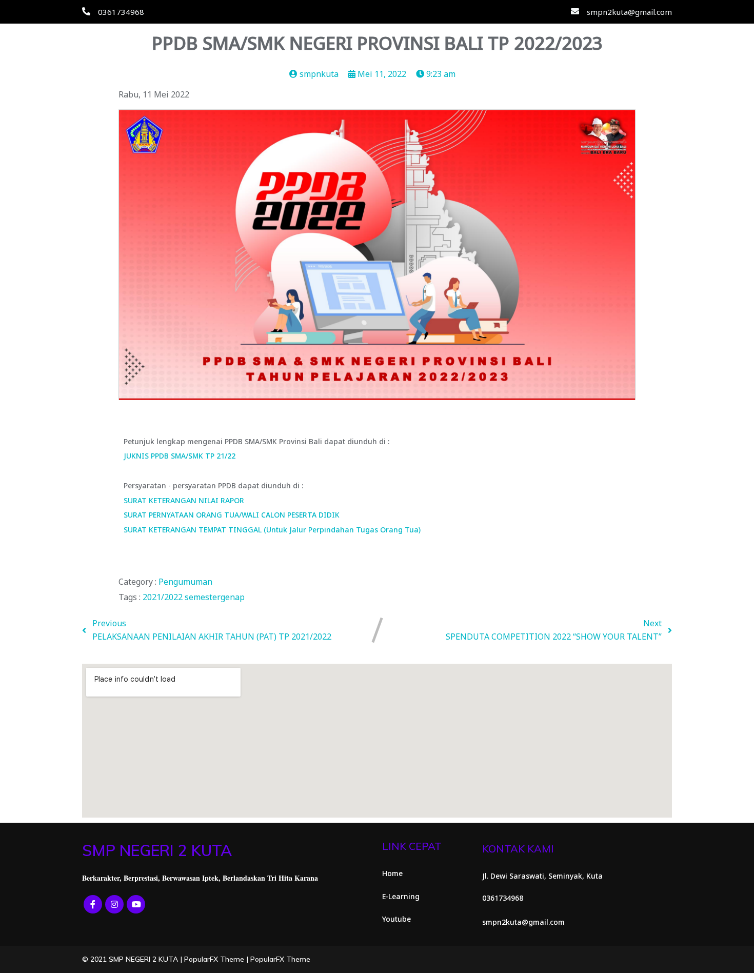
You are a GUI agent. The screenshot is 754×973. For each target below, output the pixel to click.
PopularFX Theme (214, 959)
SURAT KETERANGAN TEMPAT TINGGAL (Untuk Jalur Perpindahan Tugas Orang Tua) (272, 529)
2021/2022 (164, 597)
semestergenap (215, 597)
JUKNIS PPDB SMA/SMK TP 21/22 (179, 456)
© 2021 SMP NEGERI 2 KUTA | (133, 959)
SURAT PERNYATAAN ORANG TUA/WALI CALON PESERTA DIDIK (232, 515)
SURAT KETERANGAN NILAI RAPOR (184, 500)
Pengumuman (185, 581)
